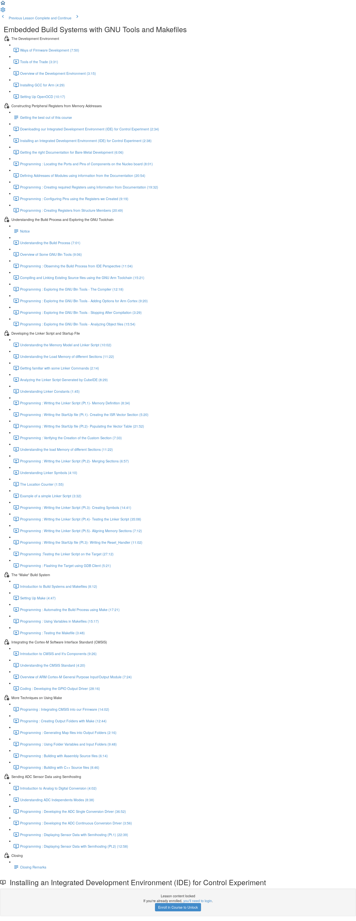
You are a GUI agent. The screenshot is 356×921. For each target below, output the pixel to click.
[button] (3, 4)
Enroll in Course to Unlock (178, 907)
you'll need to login (197, 900)
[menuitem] (3, 11)
